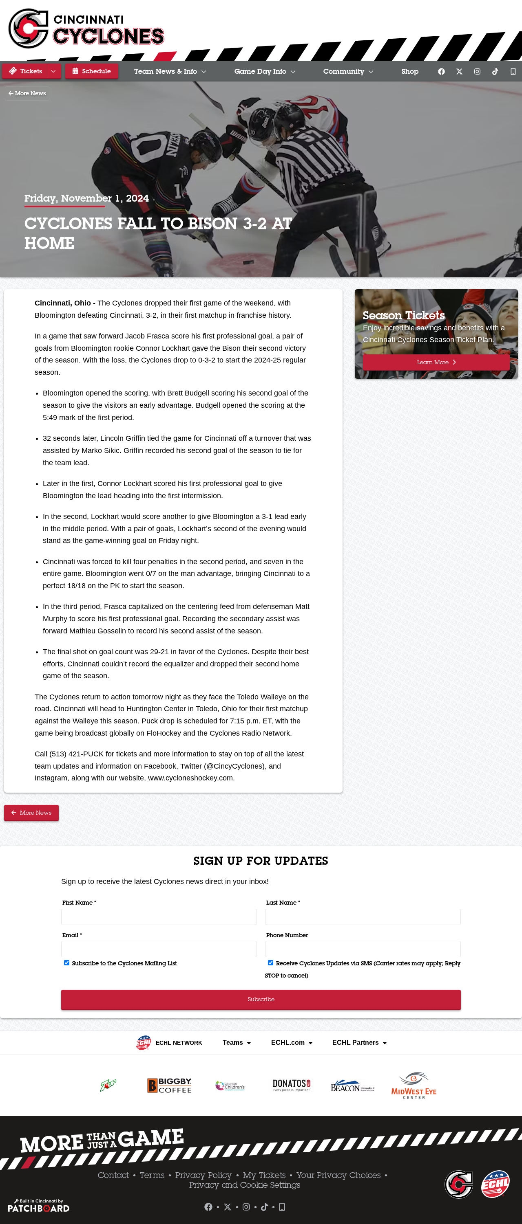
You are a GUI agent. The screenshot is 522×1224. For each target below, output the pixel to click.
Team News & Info (165, 71)
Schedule (95, 71)
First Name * (79, 902)
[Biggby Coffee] (169, 1085)
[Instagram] (477, 71)
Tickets (30, 71)
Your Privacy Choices (338, 1175)
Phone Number (287, 935)
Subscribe (261, 999)
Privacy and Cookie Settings (244, 1185)
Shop (410, 71)
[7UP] (108, 1085)
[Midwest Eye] (414, 1085)
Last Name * (283, 902)
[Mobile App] (513, 71)
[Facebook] (441, 71)
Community (343, 71)
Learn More (433, 362)
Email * (72, 935)
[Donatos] (291, 1085)
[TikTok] (495, 71)
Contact (113, 1175)
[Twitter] (459, 71)
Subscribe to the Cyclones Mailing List (124, 963)
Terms (152, 1175)
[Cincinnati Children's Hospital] (230, 1085)
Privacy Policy (203, 1175)
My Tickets (264, 1175)
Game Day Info (260, 71)
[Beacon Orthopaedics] (352, 1085)
